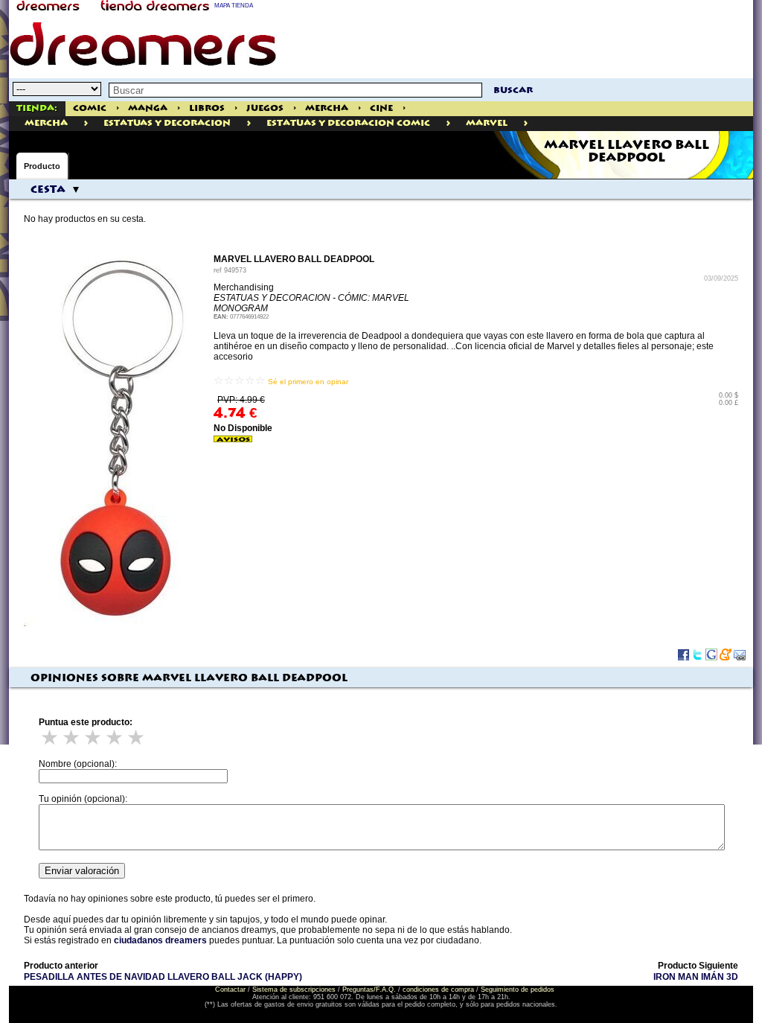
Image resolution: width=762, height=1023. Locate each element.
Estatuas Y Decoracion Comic (348, 123)
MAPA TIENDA (233, 5)
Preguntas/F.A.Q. (369, 989)
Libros (207, 108)
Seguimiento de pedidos (517, 989)
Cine (381, 108)
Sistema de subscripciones (294, 989)
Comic (89, 108)
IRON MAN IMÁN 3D (695, 977)
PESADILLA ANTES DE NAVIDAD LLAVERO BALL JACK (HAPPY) (163, 977)
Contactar (230, 989)
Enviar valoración (82, 870)
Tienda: (36, 108)
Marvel (487, 123)
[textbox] (295, 90)
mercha (46, 123)
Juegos (265, 108)
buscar (513, 90)
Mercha (326, 108)
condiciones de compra (438, 989)
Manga (147, 108)
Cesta (48, 189)
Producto (42, 166)
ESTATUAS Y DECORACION (167, 123)
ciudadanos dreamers (160, 940)
